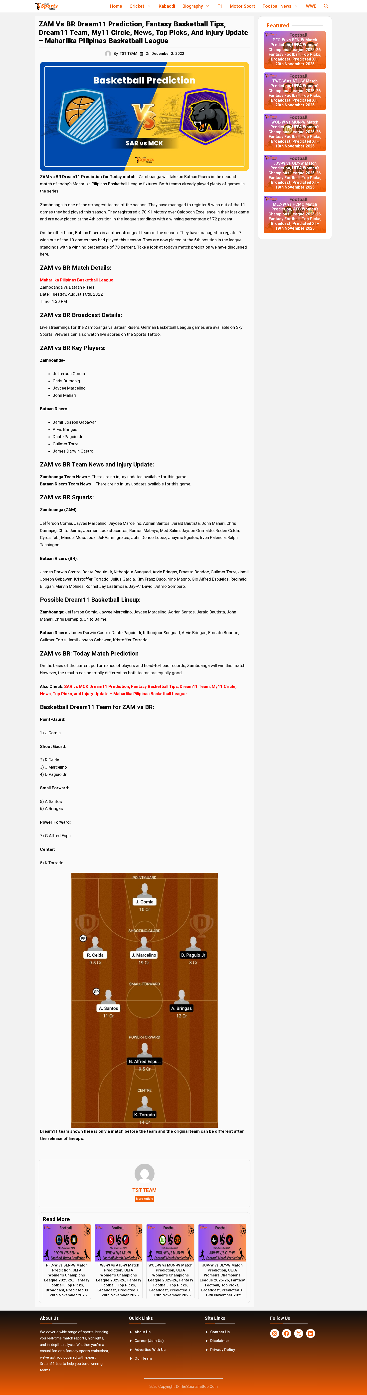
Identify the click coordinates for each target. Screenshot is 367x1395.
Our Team (143, 1358)
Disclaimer (219, 1340)
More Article (144, 1198)
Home (116, 6)
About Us (143, 1332)
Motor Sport (242, 6)
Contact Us (220, 1332)
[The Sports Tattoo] (46, 6)
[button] (326, 6)
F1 (219, 6)
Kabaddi (167, 6)
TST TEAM (128, 53)
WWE (311, 6)
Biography (193, 6)
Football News (277, 6)
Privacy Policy (222, 1349)
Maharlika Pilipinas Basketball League (76, 279)
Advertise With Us (150, 1349)
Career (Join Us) (149, 1340)
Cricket (137, 6)
